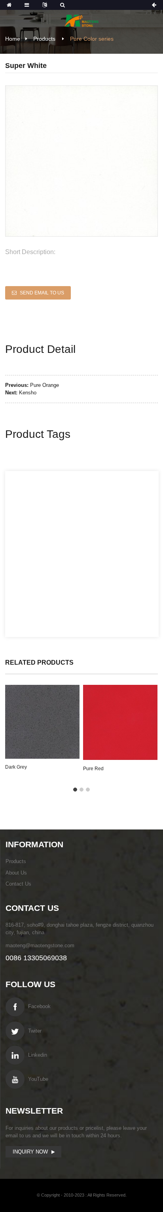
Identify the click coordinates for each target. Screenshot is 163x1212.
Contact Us (18, 884)
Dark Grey (16, 767)
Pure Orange (44, 385)
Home (12, 39)
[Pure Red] (120, 722)
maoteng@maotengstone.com (40, 945)
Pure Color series (92, 39)
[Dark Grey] (42, 722)
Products (44, 39)
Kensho (27, 393)
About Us (16, 873)
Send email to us (42, 293)
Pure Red (93, 768)
